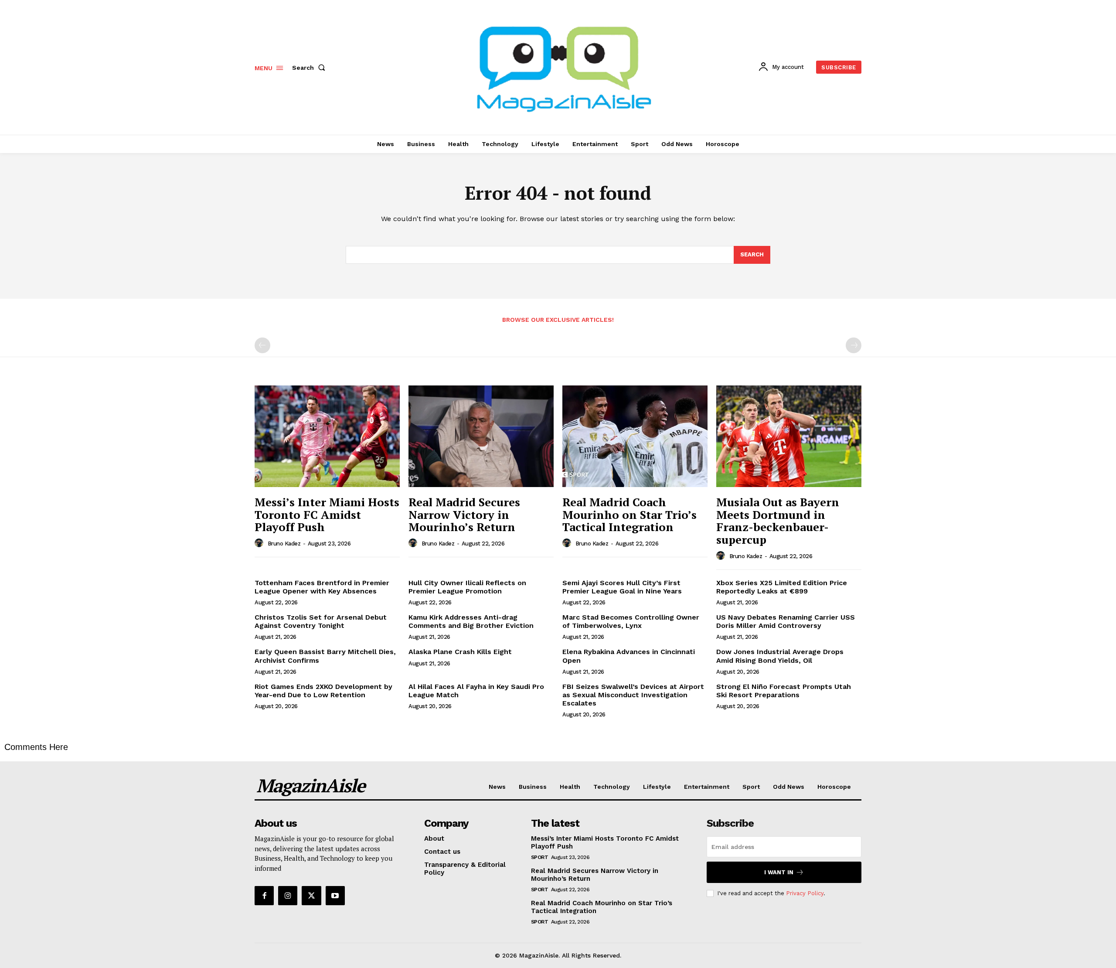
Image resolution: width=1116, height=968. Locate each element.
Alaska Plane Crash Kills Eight (460, 652)
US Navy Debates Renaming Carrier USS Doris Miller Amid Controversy (785, 621)
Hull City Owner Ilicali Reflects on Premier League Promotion (467, 587)
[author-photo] (260, 543)
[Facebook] (264, 895)
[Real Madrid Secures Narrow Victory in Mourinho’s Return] (481, 436)
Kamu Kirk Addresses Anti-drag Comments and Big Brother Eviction (471, 621)
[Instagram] (287, 895)
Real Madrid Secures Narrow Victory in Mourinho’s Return (464, 514)
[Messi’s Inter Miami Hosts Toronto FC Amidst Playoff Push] (327, 436)
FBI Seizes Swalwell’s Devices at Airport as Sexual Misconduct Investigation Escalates (633, 694)
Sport (539, 857)
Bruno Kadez (284, 543)
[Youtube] (335, 895)
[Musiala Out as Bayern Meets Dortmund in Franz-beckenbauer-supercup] (788, 436)
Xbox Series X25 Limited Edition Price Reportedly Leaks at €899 (781, 587)
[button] (310, 67)
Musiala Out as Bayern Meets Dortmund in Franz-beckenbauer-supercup (777, 520)
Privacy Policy (804, 893)
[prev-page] (262, 345)
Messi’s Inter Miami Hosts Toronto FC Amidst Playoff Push (327, 514)
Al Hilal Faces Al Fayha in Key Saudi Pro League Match (476, 690)
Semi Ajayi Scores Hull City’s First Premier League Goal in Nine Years (622, 587)
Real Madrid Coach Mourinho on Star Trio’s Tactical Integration (629, 514)
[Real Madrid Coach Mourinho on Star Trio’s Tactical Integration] (635, 436)
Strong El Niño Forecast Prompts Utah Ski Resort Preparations (783, 690)
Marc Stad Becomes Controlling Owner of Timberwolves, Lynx (630, 621)
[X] (311, 895)
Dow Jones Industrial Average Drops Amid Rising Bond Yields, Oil (780, 656)
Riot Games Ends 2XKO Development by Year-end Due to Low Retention (323, 690)
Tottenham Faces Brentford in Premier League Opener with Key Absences (322, 587)
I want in (778, 872)
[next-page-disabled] (853, 345)
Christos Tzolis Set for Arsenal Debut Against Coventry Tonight (321, 621)
